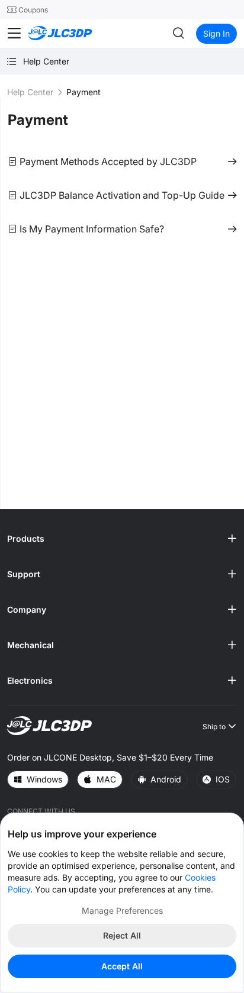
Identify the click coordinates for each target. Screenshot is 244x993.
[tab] (122, 539)
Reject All (122, 935)
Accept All (122, 966)
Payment (38, 119)
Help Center (30, 92)
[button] (122, 539)
